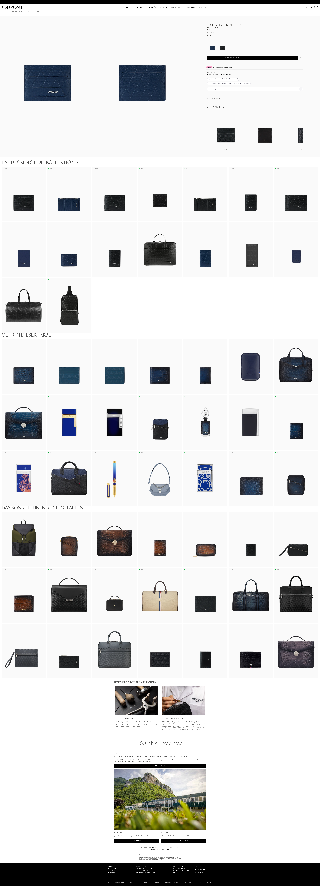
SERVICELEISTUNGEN (141, 866)
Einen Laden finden (297, 102)
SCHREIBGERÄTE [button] (151, 7)
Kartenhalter (23, 11)
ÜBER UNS (110, 866)
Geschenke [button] (127, 7)
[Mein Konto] (312, 7)
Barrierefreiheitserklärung (171, 882)
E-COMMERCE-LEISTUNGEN (145, 872)
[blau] (212, 46)
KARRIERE (111, 872)
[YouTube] (204, 869)
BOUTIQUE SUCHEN (180, 868)
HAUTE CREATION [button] (189, 7)
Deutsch (199, 872)
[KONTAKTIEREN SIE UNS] (314, 7)
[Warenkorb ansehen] (309, 7)
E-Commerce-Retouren (145, 868)
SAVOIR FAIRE (112, 870)
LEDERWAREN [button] (164, 7)
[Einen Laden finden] (317, 7)
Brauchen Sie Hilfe (212, 102)
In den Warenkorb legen (253, 58)
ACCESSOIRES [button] (176, 7)
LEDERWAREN (13, 11)
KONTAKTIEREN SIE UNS (178, 866)
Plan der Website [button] (188, 882)
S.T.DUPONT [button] (202, 7)
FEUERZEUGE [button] (138, 7)
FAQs (138, 874)
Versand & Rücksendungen (214, 98)
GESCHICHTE (113, 868)
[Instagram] (198, 869)
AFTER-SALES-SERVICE (143, 870)
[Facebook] (195, 869)
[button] (307, 7)
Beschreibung (210, 94)
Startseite (5, 11)
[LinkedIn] (201, 869)
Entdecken (160, 766)
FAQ (174, 872)
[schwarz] (222, 46)
